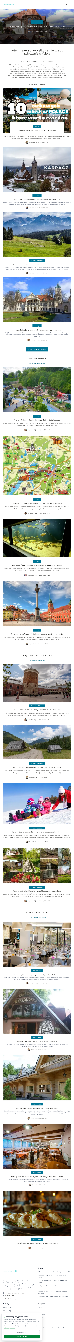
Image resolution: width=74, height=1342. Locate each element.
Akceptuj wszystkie (21, 1336)
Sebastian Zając (7, 1311)
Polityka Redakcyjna (55, 1327)
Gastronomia (37, 970)
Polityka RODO (44, 1327)
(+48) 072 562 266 (10, 1296)
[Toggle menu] (69, 4)
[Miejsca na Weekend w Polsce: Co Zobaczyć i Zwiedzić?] (37, 110)
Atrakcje (37, 22)
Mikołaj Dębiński (7, 1307)
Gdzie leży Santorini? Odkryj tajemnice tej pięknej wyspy (53, 1296)
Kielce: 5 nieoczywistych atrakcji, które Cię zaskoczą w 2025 (54, 1272)
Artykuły (41, 1268)
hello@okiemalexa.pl (10, 1298)
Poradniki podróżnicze (37, 260)
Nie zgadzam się (21, 1332)
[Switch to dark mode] (66, 4)
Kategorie (41, 1304)
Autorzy (6, 1304)
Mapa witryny (65, 1327)
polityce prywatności (9, 1327)
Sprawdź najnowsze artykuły (37, 349)
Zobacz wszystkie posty (37, 363)
